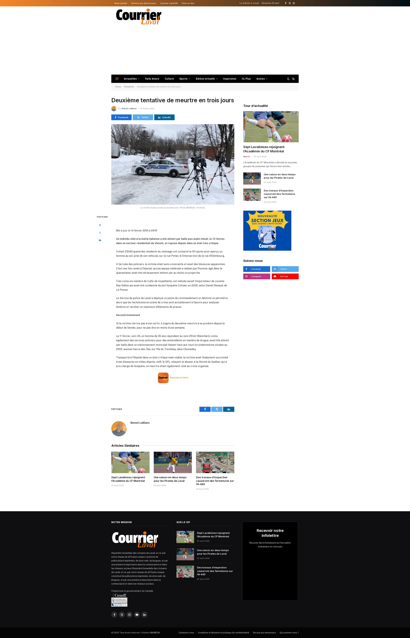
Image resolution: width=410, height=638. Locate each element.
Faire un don (188, 3)
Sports (183, 78)
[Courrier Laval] (138, 16)
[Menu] (117, 78)
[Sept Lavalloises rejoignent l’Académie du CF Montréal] (130, 462)
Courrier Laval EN (169, 3)
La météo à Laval (249, 3)
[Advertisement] (205, 50)
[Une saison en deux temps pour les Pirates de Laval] (173, 462)
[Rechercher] (293, 78)
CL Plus (246, 78)
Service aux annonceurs (143, 3)
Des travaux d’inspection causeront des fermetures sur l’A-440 (215, 481)
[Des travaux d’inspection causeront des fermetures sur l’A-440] (215, 462)
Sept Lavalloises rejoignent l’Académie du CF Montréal (128, 479)
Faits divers (152, 78)
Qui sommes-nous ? (289, 632)
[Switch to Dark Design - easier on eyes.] (288, 78)
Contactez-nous (186, 632)
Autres (260, 78)
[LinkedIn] (100, 240)
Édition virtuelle (205, 78)
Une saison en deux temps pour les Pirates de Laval (170, 479)
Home (118, 86)
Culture (169, 78)
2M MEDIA (155, 632)
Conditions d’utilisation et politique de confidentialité (223, 632)
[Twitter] (100, 233)
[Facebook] (100, 225)
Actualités (130, 78)
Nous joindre (121, 3)
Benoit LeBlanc (129, 108)
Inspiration (229, 78)
